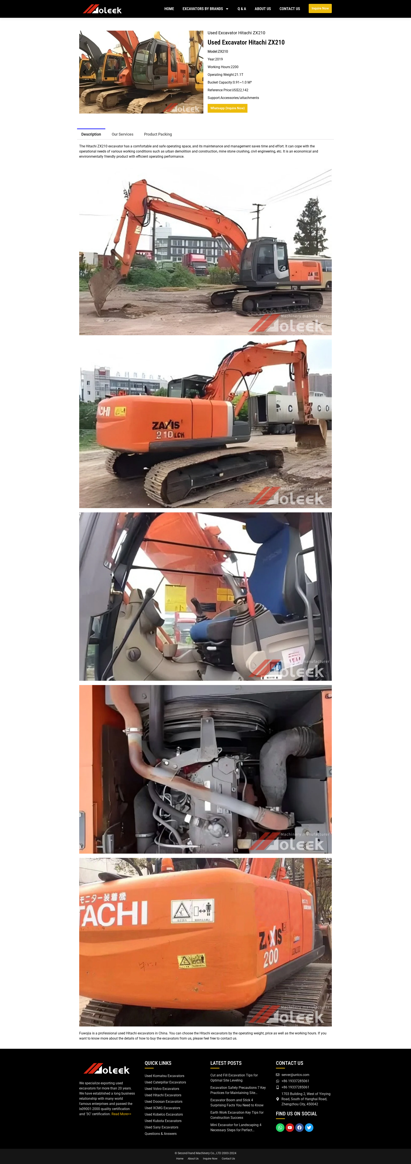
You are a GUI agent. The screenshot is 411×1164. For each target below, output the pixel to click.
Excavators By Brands (203, 8)
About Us (263, 8)
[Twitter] (309, 1127)
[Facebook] (299, 1127)
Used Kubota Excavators (163, 1121)
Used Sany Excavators (161, 1127)
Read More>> (121, 1114)
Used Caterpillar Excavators (165, 1082)
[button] (84, 72)
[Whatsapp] (280, 1127)
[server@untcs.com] (277, 1074)
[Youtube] (290, 1127)
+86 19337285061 (295, 1081)
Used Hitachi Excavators (163, 1095)
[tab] (91, 134)
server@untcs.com (295, 1075)
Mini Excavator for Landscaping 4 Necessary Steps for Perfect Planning (235, 1130)
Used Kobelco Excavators (164, 1114)
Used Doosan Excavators (163, 1102)
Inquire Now (210, 1158)
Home (169, 8)
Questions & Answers (161, 1134)
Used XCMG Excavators (162, 1108)
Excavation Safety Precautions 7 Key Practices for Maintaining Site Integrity (238, 1093)
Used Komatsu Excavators (164, 1076)
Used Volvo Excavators (162, 1089)
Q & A (242, 8)
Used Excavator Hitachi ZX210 (246, 42)
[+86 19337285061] (277, 1081)
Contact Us (290, 8)
